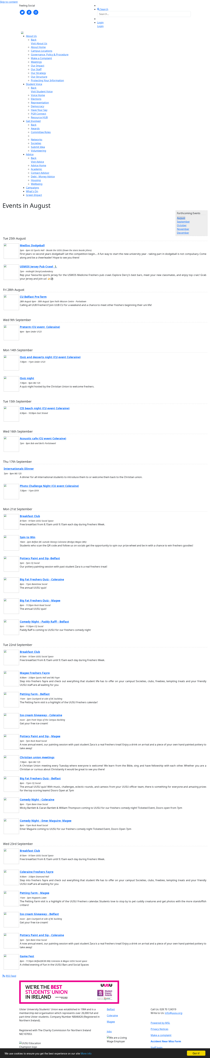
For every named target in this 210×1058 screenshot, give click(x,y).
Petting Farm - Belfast (35, 694)
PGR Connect (38, 113)
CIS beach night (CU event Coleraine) (44, 408)
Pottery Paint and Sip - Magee (40, 736)
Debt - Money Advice (43, 176)
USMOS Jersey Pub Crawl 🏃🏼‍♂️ (38, 266)
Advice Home (38, 165)
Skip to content (9, 2)
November (183, 229)
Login (100, 22)
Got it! (196, 1053)
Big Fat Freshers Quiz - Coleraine (42, 579)
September (183, 221)
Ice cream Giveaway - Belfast (39, 914)
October (182, 225)
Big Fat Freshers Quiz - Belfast (40, 778)
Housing (36, 180)
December (183, 232)
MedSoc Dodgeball (32, 245)
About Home (38, 47)
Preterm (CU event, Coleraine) (40, 327)
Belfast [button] (111, 1009)
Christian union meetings (37, 757)
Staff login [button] (156, 1047)
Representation (40, 102)
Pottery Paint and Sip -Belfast (40, 558)
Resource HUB (39, 117)
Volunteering (38, 150)
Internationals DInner (19, 468)
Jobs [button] (109, 1031)
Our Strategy (38, 73)
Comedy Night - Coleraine (37, 799)
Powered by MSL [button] (160, 1023)
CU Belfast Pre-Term (33, 297)
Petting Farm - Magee (34, 893)
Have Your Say (39, 110)
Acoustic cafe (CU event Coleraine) (43, 438)
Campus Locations (41, 51)
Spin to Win (27, 537)
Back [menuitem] (33, 39)
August (181, 218)
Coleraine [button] (112, 1015)
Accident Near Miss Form (166, 1041)
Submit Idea (38, 147)
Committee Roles (41, 132)
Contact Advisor (40, 173)
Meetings (36, 62)
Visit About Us (39, 43)
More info (86, 1053)
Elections (36, 99)
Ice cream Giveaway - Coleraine (41, 715)
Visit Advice (37, 161)
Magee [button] (111, 1021)
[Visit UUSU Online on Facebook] (29, 12)
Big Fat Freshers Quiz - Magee (40, 600)
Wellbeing (36, 184)
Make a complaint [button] (161, 1035)
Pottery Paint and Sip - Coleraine (42, 935)
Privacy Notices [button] (159, 1029)
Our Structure (39, 76)
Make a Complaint (41, 58)
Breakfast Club (30, 516)
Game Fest (27, 956)
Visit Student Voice (42, 91)
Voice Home (38, 95)
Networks (36, 139)
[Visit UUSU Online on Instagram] (36, 12)
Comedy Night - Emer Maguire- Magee (45, 820)
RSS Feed (11, 976)
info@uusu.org (173, 1013)
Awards (35, 128)
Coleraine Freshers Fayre (36, 872)
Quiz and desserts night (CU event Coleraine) (50, 357)
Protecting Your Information (47, 80)
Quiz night (27, 378)
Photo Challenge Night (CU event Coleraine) (49, 486)
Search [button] (104, 9)
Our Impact (37, 65)
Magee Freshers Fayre (35, 673)
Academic (36, 169)
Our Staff (36, 69)
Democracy (37, 106)
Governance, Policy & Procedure (49, 54)
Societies (36, 143)
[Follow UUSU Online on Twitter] (22, 12)
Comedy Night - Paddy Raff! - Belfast (44, 621)
